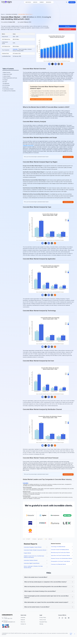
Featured (23, 619)
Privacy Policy (42, 617)
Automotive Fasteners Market (30, 560)
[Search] (66, 2)
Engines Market (27, 553)
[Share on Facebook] (56, 64)
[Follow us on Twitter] (62, 618)
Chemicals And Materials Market (58, 564)
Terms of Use (42, 619)
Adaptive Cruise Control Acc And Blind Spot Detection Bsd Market (34, 556)
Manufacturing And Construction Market (60, 552)
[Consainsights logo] (10, 614)
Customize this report (68, 156)
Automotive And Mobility (11, 14)
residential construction (28, 145)
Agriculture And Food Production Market (60, 555)
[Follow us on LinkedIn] (65, 618)
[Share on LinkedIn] (49, 64)
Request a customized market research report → (41, 99)
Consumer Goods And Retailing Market (60, 549)
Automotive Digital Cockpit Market (31, 563)
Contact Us (23, 624)
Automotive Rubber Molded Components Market (35, 550)
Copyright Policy (43, 621)
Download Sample (67, 29)
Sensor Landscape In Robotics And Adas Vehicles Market (33, 567)
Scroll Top (71, 634)
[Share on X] (52, 64)
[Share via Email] (59, 64)
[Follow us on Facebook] (59, 618)
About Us (23, 621)
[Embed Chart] (62, 64)
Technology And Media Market (58, 546)
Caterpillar (15, 49)
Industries (23, 617)
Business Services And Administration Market (61, 558)
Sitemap (41, 624)
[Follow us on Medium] (69, 618)
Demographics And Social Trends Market (60, 561)
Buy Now (67, 26)
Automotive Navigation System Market (32, 547)
